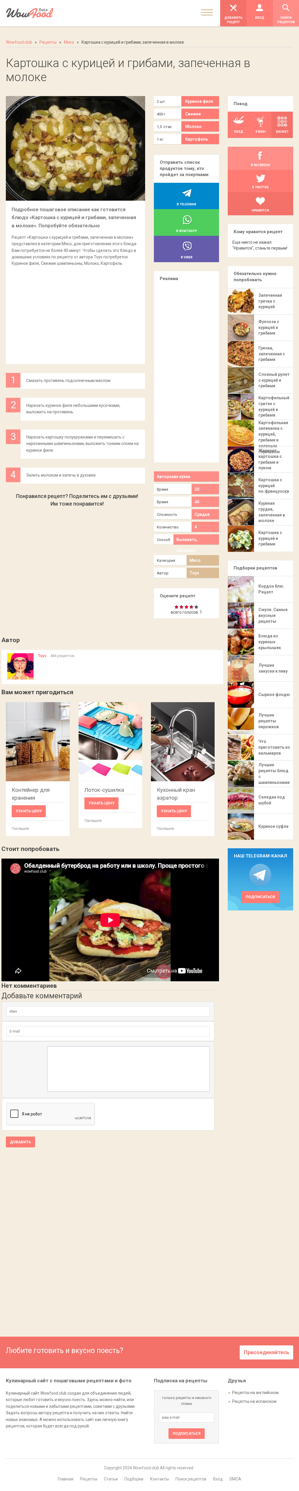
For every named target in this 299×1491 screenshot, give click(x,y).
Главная (65, 1479)
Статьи (111, 1479)
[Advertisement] (75, 312)
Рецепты (88, 1479)
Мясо (195, 560)
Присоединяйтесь (266, 1352)
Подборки (133, 1479)
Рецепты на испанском (254, 1401)
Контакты (159, 1479)
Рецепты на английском (255, 1392)
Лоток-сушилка (104, 790)
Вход (218, 1479)
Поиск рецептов (190, 1479)
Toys (194, 573)
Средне (202, 514)
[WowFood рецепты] (29, 13)
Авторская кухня (173, 476)
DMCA (235, 1479)
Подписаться (260, 897)
